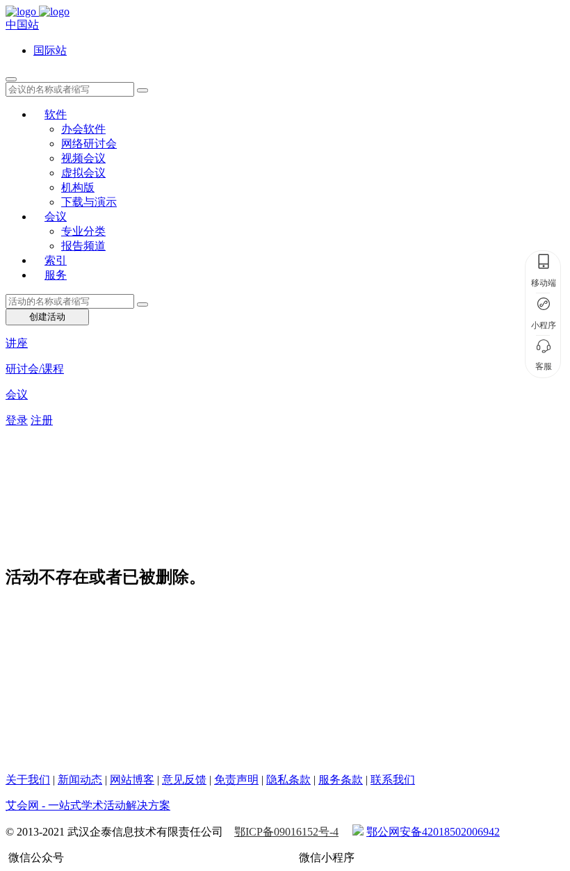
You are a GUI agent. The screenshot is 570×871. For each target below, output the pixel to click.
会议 (55, 216)
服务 (55, 275)
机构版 (78, 187)
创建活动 (47, 316)
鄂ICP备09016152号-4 (286, 832)
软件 (55, 114)
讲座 (17, 343)
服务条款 (340, 779)
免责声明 (236, 779)
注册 (42, 420)
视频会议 (83, 158)
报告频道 (83, 246)
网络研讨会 (89, 143)
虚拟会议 (83, 173)
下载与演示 (89, 202)
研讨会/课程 (35, 369)
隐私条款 (288, 779)
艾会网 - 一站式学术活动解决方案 (88, 805)
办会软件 (83, 129)
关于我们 (28, 779)
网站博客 (132, 779)
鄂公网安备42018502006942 (433, 832)
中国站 (22, 25)
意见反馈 (184, 779)
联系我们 (392, 779)
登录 (17, 420)
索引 (55, 260)
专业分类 (83, 231)
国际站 (50, 50)
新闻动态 (80, 779)
